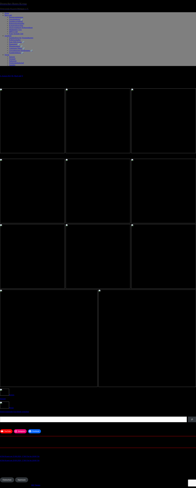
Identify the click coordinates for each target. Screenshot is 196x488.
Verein (7, 55)
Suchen (2, 415)
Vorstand (12, 59)
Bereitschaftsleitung (16, 17)
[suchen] (192, 419)
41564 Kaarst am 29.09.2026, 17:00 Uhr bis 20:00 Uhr (19, 460)
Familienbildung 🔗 (16, 53)
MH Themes (35, 485)
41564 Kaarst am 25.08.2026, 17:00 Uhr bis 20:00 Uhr (19, 456)
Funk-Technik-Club (16, 34)
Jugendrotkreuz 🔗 (16, 19)
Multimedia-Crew (15, 30)
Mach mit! (8, 15)
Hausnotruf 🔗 (14, 44)
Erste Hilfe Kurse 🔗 (16, 42)
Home (7, 13)
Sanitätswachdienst (16, 21)
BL (12, 76)
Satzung (12, 57)
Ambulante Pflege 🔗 (17, 48)
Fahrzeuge (13, 61)
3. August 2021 (5, 76)
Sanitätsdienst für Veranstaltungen (21, 38)
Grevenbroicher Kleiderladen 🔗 (21, 51)
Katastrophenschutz (16, 25)
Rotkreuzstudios (15, 40)
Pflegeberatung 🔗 (16, 46)
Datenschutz (7, 480)
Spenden (12, 65)
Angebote (8, 36)
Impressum (22, 480)
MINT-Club (13, 32)
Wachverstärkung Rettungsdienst (21, 28)
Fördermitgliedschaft (16, 63)
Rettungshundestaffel (16, 23)
